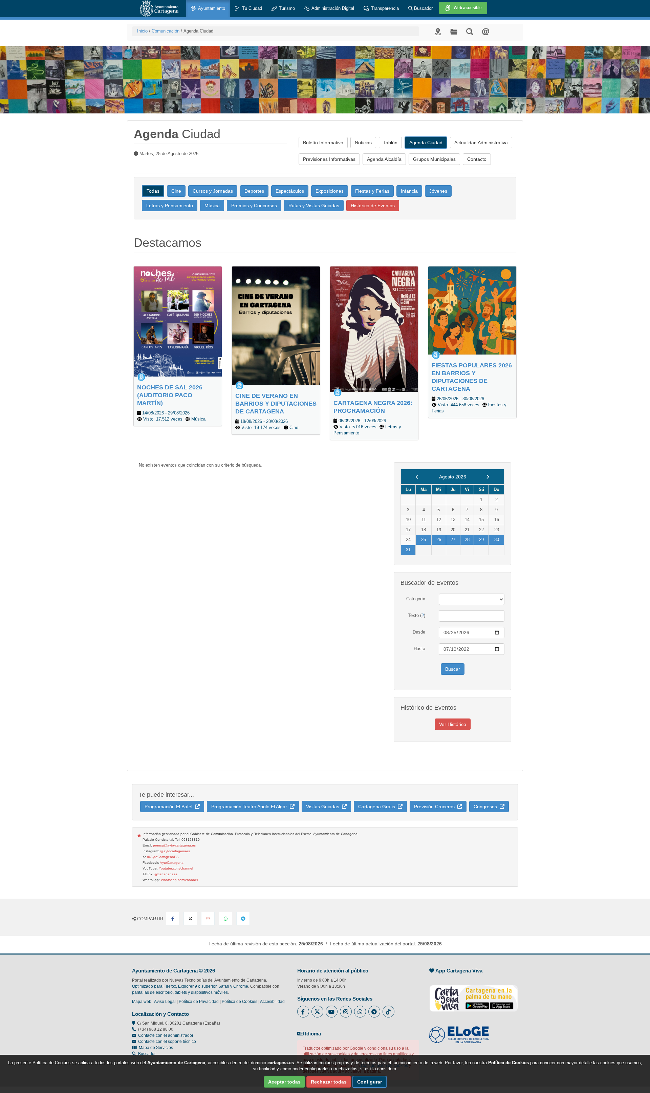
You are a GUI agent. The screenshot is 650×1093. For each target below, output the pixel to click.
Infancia (409, 191)
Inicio (142, 31)
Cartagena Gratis (378, 806)
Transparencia (384, 8)
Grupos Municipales (434, 159)
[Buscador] (469, 31)
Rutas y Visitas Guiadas (313, 205)
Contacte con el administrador (165, 1035)
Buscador (423, 8)
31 (408, 549)
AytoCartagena (171, 862)
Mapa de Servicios (155, 1047)
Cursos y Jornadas (213, 191)
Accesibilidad (272, 1001)
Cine (176, 191)
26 (438, 539)
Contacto (476, 159)
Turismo (286, 8)
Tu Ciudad (251, 8)
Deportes (254, 191)
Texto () (416, 615)
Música (212, 205)
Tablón (390, 142)
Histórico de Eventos (373, 205)
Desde (419, 632)
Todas (153, 191)
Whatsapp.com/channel (179, 880)
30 (496, 539)
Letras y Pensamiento (169, 205)
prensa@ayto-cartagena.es (174, 845)
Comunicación (165, 31)
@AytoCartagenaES (163, 857)
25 (423, 539)
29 (481, 539)
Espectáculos (290, 191)
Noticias (363, 142)
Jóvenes (438, 191)
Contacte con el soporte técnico (167, 1041)
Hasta (419, 648)
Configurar (369, 1082)
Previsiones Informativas (329, 159)
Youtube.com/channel (176, 868)
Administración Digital (332, 8)
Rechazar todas (329, 1082)
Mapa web (141, 1001)
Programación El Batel (170, 806)
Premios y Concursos (254, 205)
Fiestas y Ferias (372, 191)
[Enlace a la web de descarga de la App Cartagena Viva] (473, 994)
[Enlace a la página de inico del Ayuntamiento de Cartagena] (159, 8)
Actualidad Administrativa (481, 142)
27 (453, 539)
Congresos (487, 806)
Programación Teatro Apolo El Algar (250, 806)
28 (467, 539)
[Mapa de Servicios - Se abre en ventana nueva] (437, 31)
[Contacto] (485, 31)
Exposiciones (330, 191)
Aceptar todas (284, 1082)
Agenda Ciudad (425, 142)
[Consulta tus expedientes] (453, 31)
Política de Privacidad (199, 1001)
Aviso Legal (165, 1001)
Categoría (415, 598)
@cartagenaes (165, 874)
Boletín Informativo (323, 142)
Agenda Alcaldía (384, 159)
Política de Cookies (239, 1001)
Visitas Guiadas (324, 806)
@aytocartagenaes (175, 851)
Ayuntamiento (211, 8)
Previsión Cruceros (435, 806)
